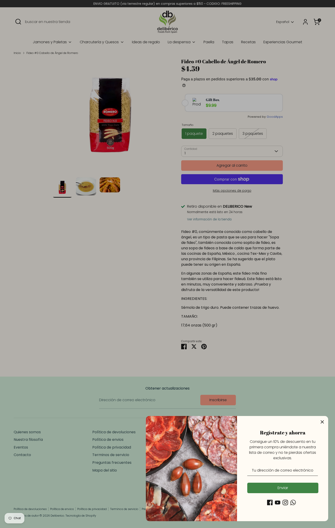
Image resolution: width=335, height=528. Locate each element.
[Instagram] (285, 502)
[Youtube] (277, 502)
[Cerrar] (322, 422)
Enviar (283, 487)
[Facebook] (270, 502)
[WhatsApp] (293, 502)
